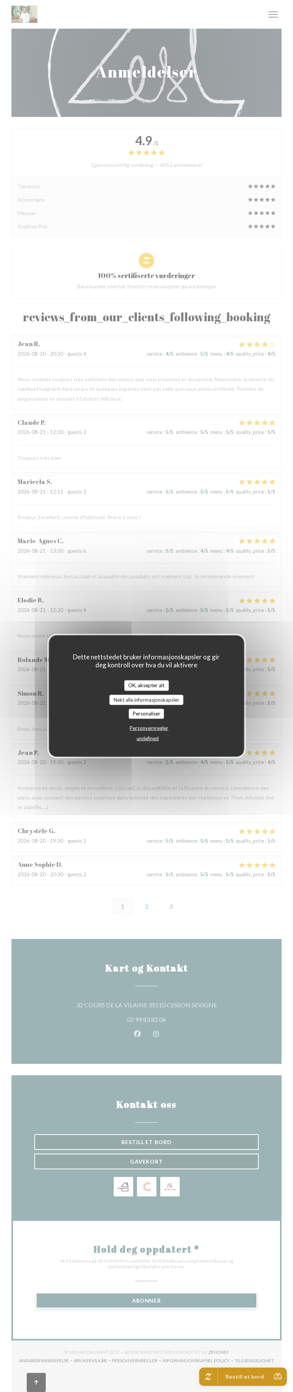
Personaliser (146, 714)
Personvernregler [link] (149, 728)
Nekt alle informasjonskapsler (146, 699)
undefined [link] (148, 738)
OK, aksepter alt (146, 685)
